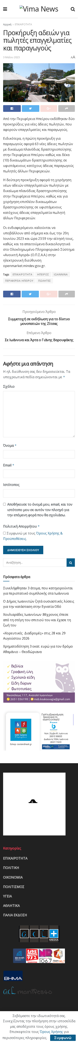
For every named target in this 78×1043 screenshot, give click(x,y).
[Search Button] (71, 562)
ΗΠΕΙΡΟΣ (43, 274)
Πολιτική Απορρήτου (21, 526)
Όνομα (10, 445)
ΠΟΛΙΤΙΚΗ (11, 867)
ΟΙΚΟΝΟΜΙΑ (13, 877)
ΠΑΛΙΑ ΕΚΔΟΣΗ (15, 915)
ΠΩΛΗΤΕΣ (44, 281)
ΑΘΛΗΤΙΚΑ (11, 905)
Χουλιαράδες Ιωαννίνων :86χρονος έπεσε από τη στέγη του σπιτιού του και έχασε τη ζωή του (37, 619)
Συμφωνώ (63, 1037)
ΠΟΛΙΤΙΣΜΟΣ (13, 886)
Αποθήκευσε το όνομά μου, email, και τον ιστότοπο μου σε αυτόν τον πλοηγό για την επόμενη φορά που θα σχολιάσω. (39, 509)
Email (8, 465)
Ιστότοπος (11, 484)
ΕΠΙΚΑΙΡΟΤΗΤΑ (23, 24)
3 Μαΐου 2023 (11, 57)
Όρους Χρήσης (51, 1031)
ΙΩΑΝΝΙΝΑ (61, 274)
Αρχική (7, 24)
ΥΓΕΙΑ (7, 896)
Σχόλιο (9, 386)
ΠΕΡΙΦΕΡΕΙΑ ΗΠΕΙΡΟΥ (19, 281)
